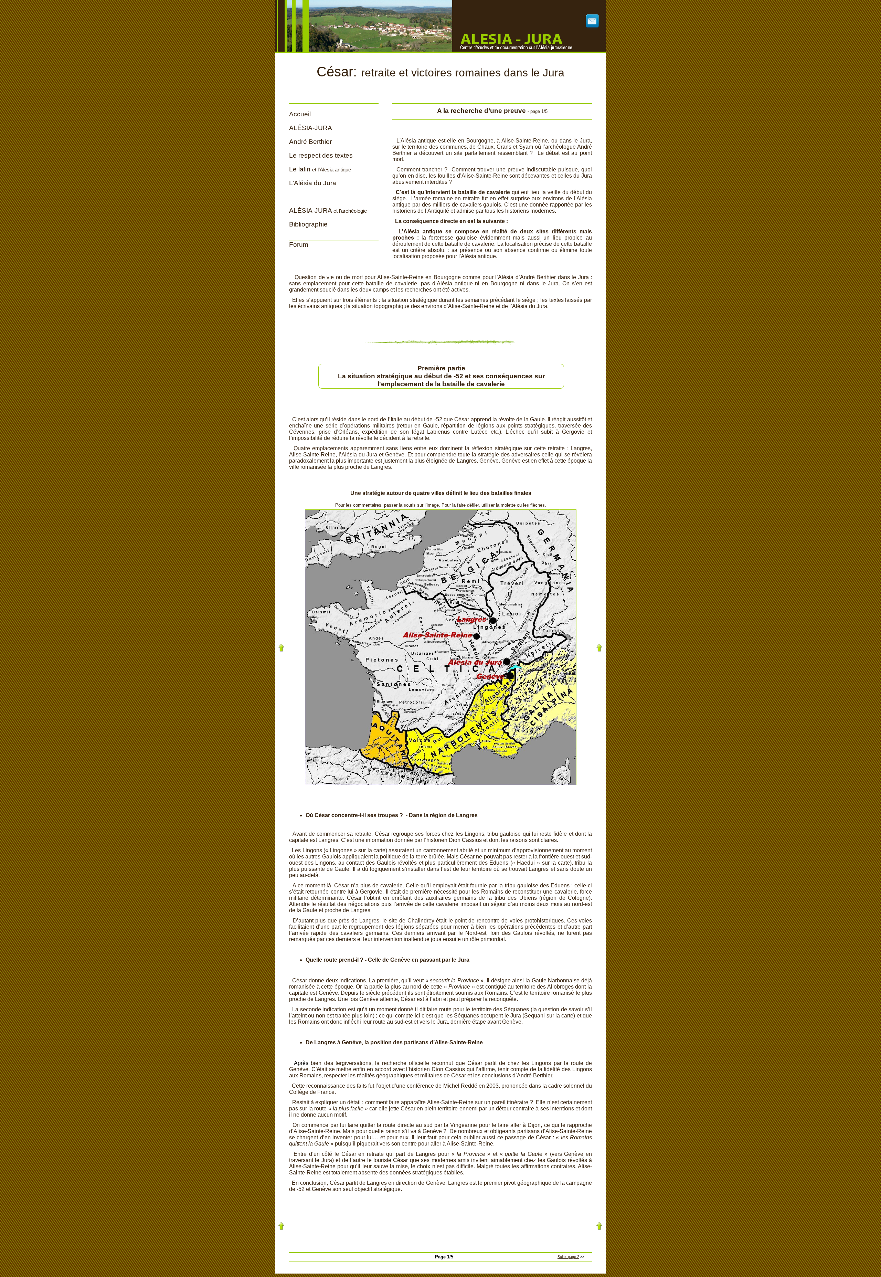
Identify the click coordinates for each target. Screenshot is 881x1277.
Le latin (320, 169)
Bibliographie (308, 224)
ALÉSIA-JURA (310, 127)
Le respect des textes (321, 155)
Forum (298, 244)
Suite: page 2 (568, 1257)
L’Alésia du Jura (312, 183)
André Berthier (310, 141)
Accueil (300, 114)
